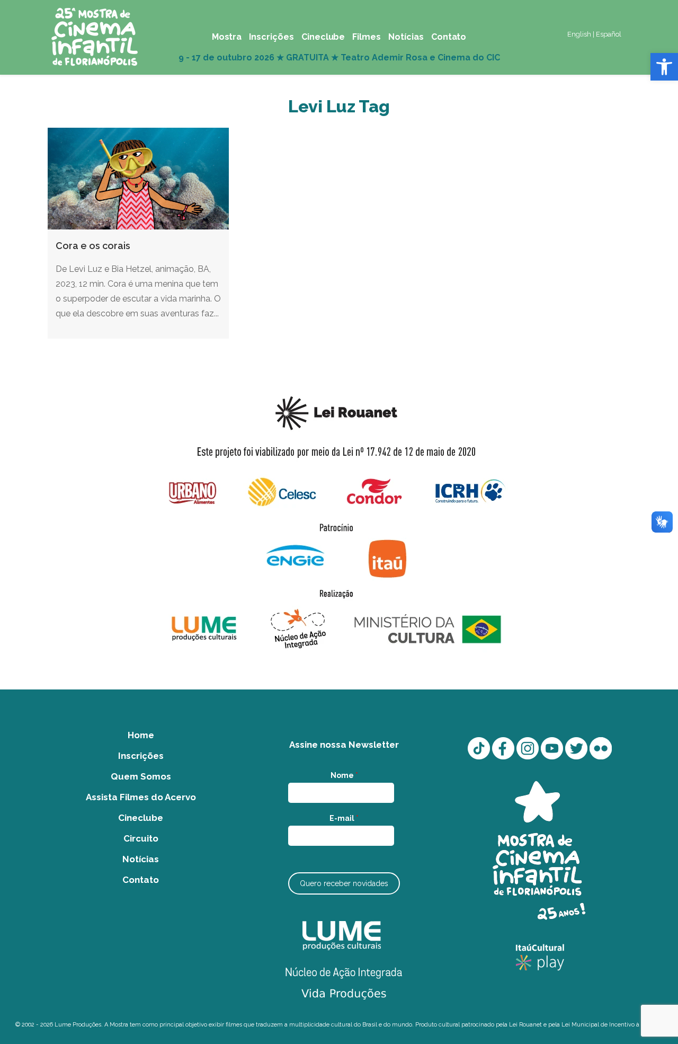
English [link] (579, 34)
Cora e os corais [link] (93, 245)
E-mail (344, 818)
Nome (344, 775)
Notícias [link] (140, 859)
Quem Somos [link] (141, 776)
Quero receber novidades (344, 883)
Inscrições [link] (141, 755)
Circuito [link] (140, 838)
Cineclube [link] (140, 817)
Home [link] (141, 735)
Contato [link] (140, 879)
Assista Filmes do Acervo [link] (141, 797)
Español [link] (608, 34)
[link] (664, 67)
